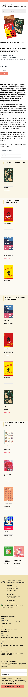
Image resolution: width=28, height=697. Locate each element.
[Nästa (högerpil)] (25, 348)
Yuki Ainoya (17, 563)
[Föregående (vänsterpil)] (2, 348)
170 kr (7, 481)
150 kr (7, 567)
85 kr (6, 287)
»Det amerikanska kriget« (14, 153)
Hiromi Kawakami (8, 506)
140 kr (7, 230)
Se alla (8, 425)
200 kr (7, 190)
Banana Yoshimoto (8, 535)
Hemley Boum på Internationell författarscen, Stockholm (12, 653)
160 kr (7, 538)
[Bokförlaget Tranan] (14, 5)
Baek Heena (6, 563)
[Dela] (19, 1)
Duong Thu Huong (13, 42)
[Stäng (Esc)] (23, 1)
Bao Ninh (3, 42)
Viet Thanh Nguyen (8, 226)
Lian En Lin (6, 478)
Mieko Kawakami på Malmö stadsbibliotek (9, 630)
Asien (5, 156)
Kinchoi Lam (7, 449)
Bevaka (4, 73)
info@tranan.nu (11, 602)
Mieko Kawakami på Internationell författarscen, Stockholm (12, 638)
